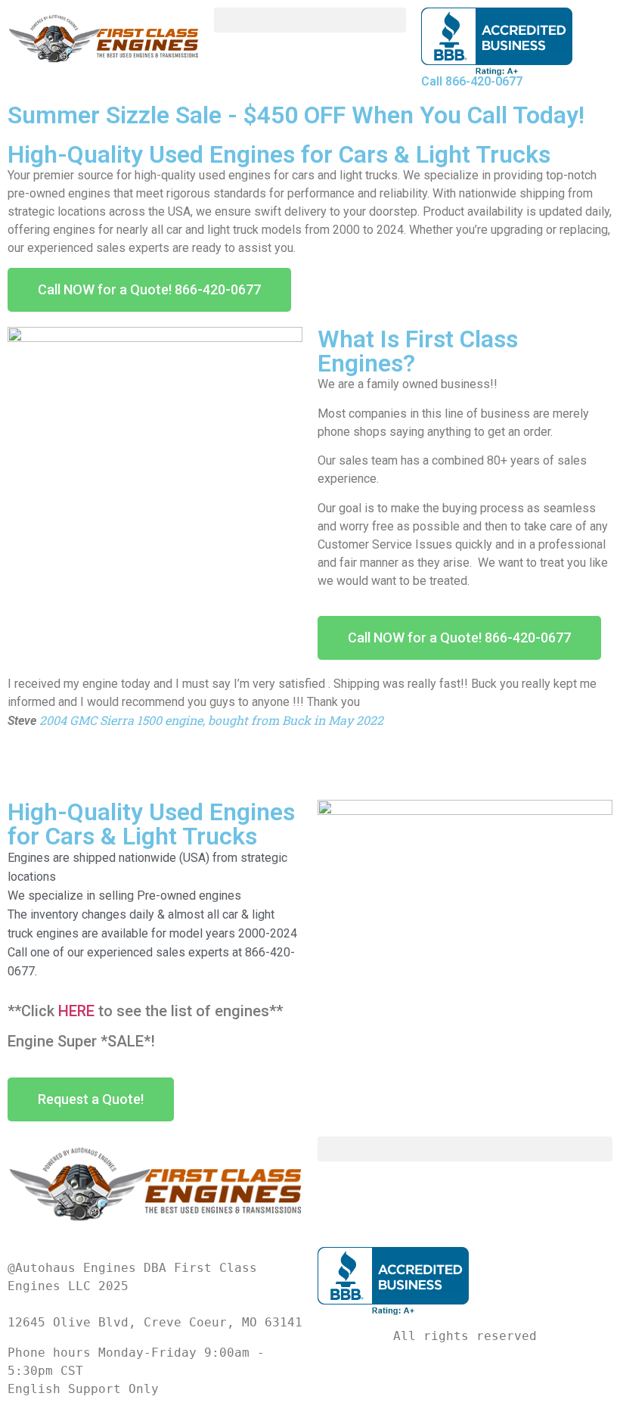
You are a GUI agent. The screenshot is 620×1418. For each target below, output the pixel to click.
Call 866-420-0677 (471, 81)
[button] (309, 20)
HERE (76, 1011)
